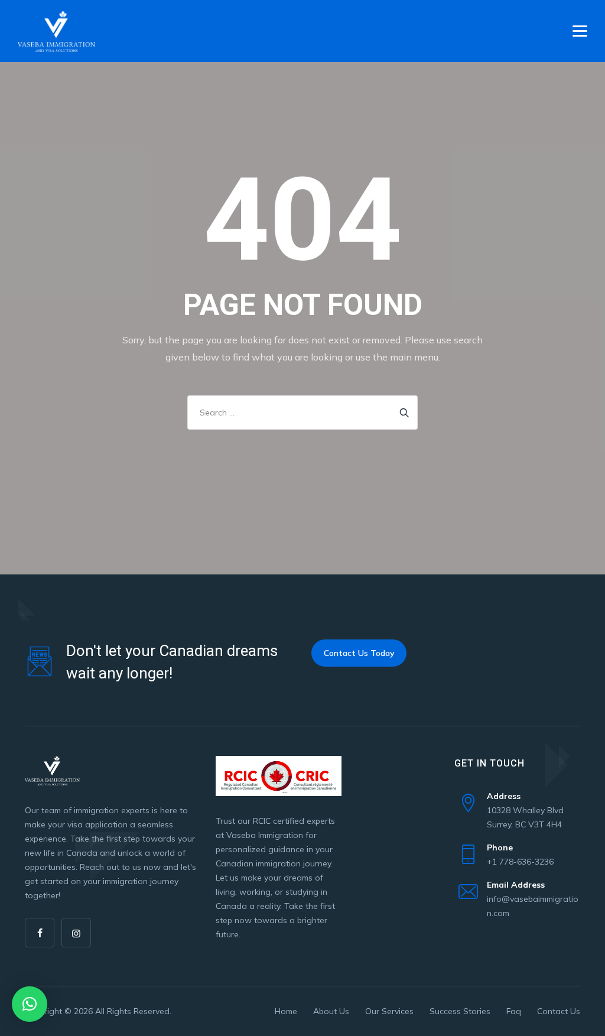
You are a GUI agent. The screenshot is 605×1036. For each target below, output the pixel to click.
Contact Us (558, 1011)
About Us (331, 1011)
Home (286, 1011)
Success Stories (460, 1011)
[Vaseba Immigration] (56, 31)
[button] (29, 1004)
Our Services (389, 1011)
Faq (513, 1011)
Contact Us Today (359, 653)
